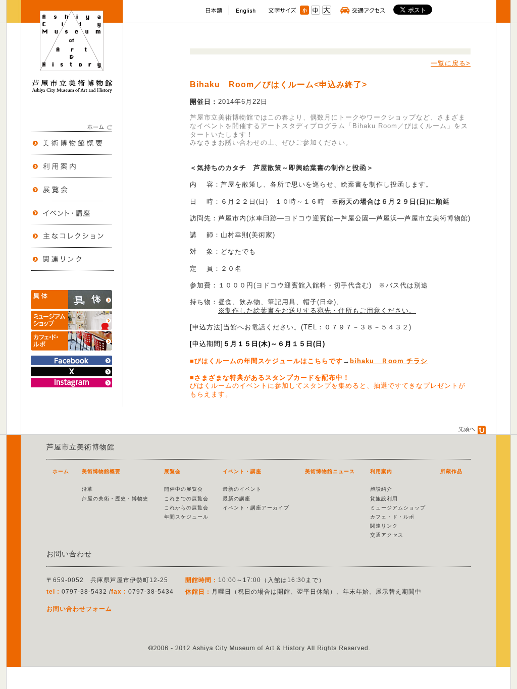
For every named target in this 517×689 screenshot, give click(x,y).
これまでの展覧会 (186, 498)
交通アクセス (386, 535)
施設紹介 (381, 489)
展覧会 (172, 471)
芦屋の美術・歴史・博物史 (115, 498)
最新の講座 (236, 498)
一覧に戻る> (451, 63)
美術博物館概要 (101, 471)
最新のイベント (242, 489)
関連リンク (384, 526)
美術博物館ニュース (330, 471)
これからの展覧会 (186, 507)
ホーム (61, 471)
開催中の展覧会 (183, 489)
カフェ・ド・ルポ (392, 517)
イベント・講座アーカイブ (256, 507)
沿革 (87, 489)
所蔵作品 (451, 471)
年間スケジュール (186, 517)
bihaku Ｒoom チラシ (389, 361)
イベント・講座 (242, 471)
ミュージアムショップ (398, 507)
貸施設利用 (384, 498)
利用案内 (381, 471)
